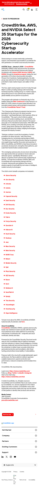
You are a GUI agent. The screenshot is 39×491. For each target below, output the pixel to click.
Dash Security (10, 200)
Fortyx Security (11, 221)
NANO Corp (10, 255)
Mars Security (10, 246)
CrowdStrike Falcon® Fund (16, 107)
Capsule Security (11, 196)
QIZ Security (10, 275)
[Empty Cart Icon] (32, 9)
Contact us (19, 414)
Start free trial (7, 414)
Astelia (8, 188)
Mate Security (10, 250)
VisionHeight (10, 305)
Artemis (8, 184)
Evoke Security (11, 213)
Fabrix (8, 217)
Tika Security (10, 300)
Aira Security (10, 180)
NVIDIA (4, 74)
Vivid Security (10, 309)
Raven (8, 280)
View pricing (30, 414)
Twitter (14, 373)
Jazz (7, 242)
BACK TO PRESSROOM (11, 19)
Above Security (11, 175)
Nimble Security (11, 263)
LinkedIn (21, 373)
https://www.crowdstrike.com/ (19, 371)
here (23, 322)
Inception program (20, 74)
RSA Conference (19, 101)
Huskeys (8, 238)
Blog (9, 373)
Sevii (7, 284)
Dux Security (10, 209)
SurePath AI (10, 292)
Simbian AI (9, 288)
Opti (7, 267)
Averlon (8, 192)
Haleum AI (9, 230)
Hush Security (10, 234)
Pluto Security (10, 271)
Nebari (8, 259)
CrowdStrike (29, 67)
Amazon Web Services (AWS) (22, 72)
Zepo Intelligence (11, 313)
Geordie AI (9, 225)
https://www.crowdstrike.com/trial (13, 377)
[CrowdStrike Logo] (3, 9)
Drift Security (10, 205)
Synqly (8, 296)
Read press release (21, 4)
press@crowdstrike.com (10, 400)
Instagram (28, 373)
